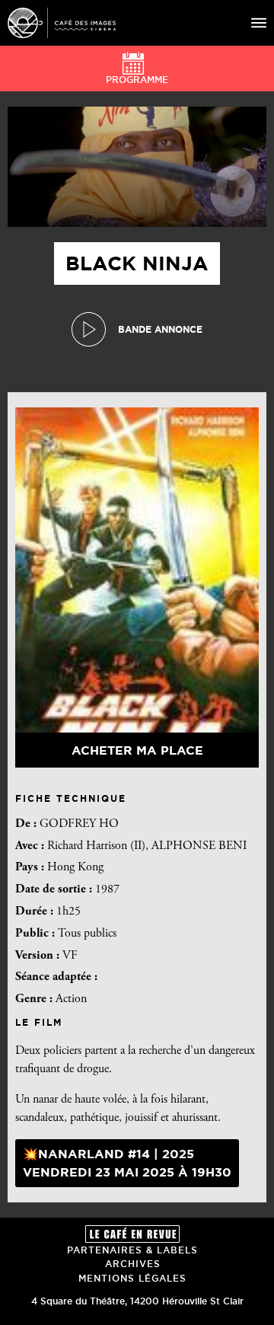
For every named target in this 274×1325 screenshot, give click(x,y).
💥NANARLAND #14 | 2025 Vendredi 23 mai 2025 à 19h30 (127, 1163)
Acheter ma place (137, 750)
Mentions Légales (132, 1278)
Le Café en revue (132, 1234)
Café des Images (62, 23)
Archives (133, 1264)
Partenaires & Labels (132, 1250)
